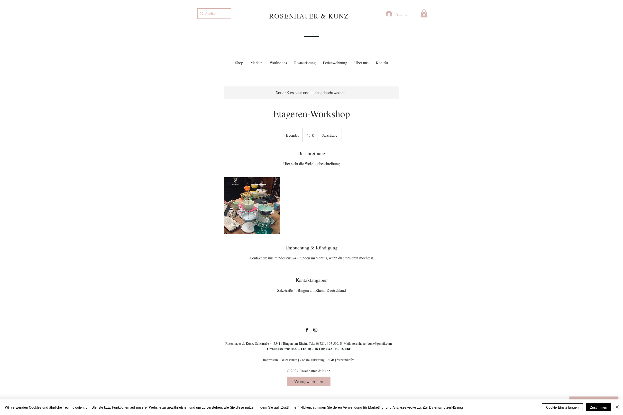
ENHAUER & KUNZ (316, 15)
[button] (424, 13)
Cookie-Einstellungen (562, 407)
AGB (330, 359)
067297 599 (327, 343)
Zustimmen (598, 407)
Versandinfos (345, 359)
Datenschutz (289, 359)
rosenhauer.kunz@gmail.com (372, 343)
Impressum (270, 359)
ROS (276, 15)
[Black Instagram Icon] (315, 330)
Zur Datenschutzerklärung (443, 407)
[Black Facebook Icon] (307, 330)
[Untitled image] (252, 205)
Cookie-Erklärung (312, 359)
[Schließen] (617, 407)
